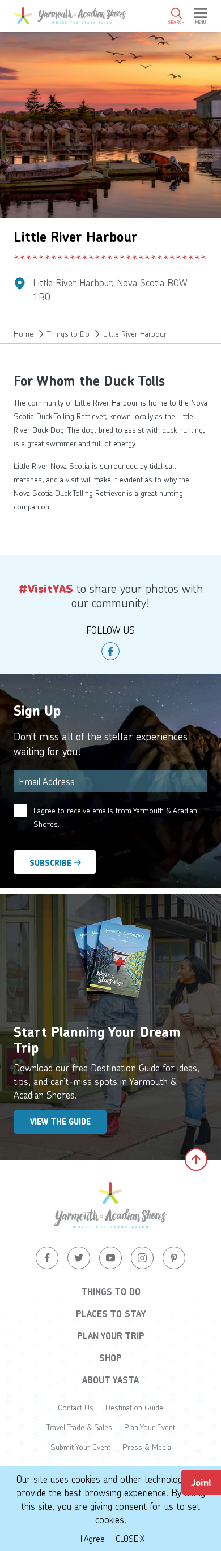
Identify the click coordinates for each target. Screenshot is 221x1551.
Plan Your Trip (110, 1335)
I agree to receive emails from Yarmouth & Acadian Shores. (115, 817)
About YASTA (110, 1380)
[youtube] (110, 1258)
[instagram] (142, 1258)
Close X (130, 1538)
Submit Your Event (80, 1446)
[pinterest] (174, 1258)
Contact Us (76, 1407)
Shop (110, 1357)
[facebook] (110, 651)
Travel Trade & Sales (79, 1427)
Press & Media (146, 1446)
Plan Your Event (149, 1427)
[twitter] (78, 1258)
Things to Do (68, 333)
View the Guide (60, 1122)
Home (23, 333)
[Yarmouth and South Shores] (70, 16)
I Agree (92, 1538)
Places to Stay (111, 1313)
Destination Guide (134, 1407)
